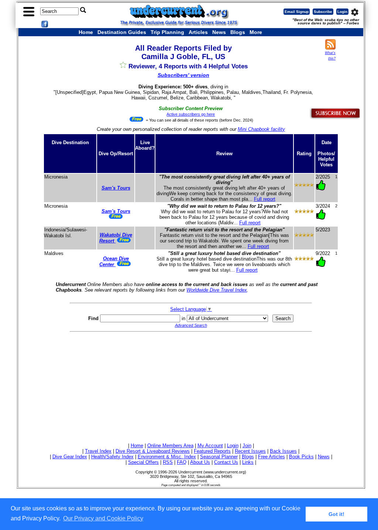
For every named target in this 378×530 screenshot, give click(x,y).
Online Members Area (170, 445)
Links (248, 462)
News (219, 32)
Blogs (237, 32)
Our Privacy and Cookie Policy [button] (103, 518)
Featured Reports (212, 451)
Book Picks (301, 456)
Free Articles (271, 456)
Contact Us (226, 462)
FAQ (181, 462)
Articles (198, 32)
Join (247, 445)
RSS (168, 462)
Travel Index (98, 451)
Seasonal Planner (219, 456)
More (256, 32)
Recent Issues (250, 451)
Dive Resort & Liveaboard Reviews (153, 451)
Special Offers (143, 462)
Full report (264, 199)
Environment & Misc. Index (167, 456)
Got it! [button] (336, 514)
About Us (200, 462)
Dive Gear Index (69, 456)
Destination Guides (121, 32)
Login (342, 12)
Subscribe (323, 12)
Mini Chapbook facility (261, 129)
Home (86, 32)
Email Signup (297, 12)
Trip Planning (167, 32)
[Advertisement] (190, 386)
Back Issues (283, 451)
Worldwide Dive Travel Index (216, 290)
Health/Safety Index (112, 456)
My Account (210, 445)
